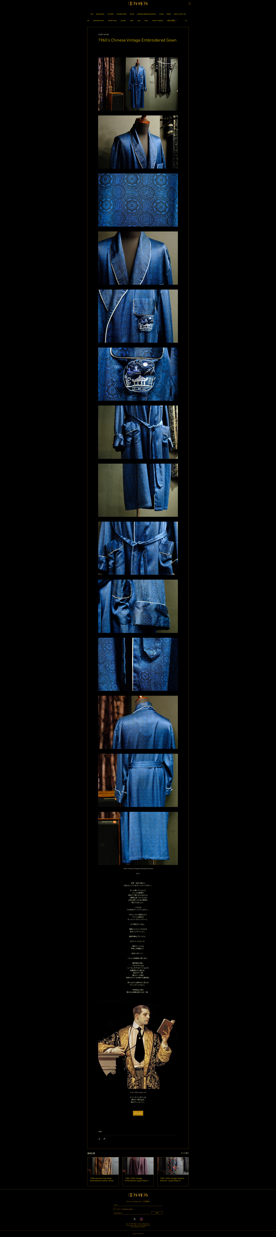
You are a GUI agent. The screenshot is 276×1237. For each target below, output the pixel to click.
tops (138, 20)
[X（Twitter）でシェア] (99, 1139)
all (88, 20)
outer (146, 20)
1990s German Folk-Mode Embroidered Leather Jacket (102, 1179)
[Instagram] (141, 1219)
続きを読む (171, 20)
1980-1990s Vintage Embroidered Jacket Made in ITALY (137, 1179)
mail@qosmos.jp (145, 1223)
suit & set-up (112, 20)
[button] (190, 3)
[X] (134, 1219)
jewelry (123, 20)
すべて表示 (185, 1153)
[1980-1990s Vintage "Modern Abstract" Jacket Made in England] (173, 1166)
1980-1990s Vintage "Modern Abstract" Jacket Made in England (172, 1179)
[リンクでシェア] (104, 1139)
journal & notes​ (98, 20)
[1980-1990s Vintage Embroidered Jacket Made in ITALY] (138, 1166)
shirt (131, 20)
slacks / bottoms (157, 20)
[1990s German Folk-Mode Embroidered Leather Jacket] (103, 1166)
